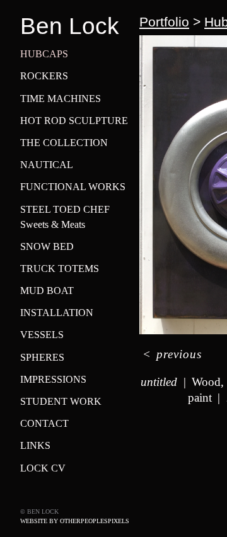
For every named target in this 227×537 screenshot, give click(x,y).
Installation (56, 312)
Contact (44, 423)
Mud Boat (47, 290)
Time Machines (60, 98)
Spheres (42, 357)
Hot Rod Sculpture (74, 120)
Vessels (42, 334)
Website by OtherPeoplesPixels (74, 520)
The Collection (64, 142)
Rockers (44, 76)
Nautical (46, 164)
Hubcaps (44, 53)
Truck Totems (59, 268)
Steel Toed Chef (65, 209)
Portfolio (164, 21)
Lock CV (43, 468)
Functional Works (72, 186)
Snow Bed (47, 246)
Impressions (53, 379)
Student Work (61, 401)
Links (35, 445)
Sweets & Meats (52, 224)
